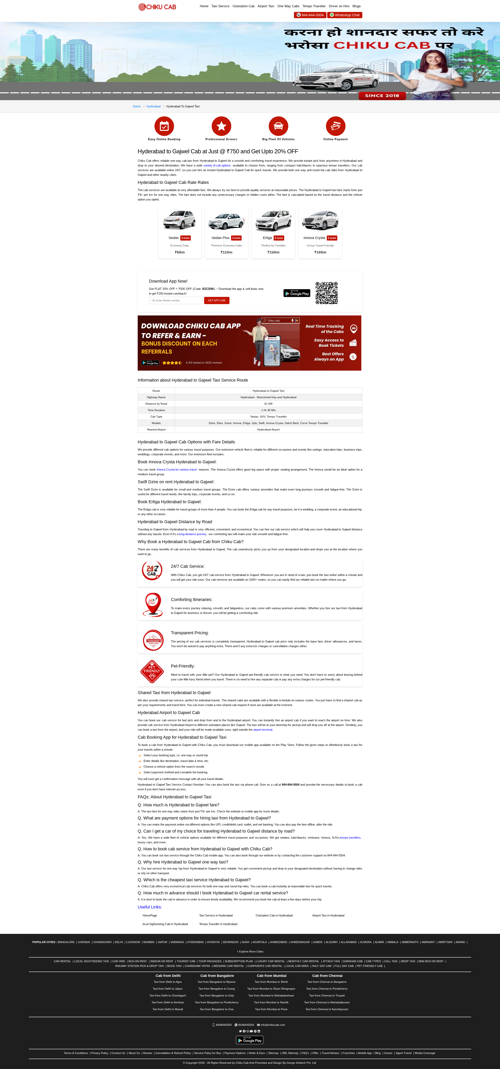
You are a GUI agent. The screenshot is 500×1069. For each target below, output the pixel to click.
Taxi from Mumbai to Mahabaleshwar (271, 995)
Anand (460, 942)
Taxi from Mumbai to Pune (271, 1009)
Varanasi (177, 942)
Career (388, 1053)
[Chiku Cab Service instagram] (247, 1031)
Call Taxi (390, 961)
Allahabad (349, 942)
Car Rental (62, 961)
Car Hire (118, 961)
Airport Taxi (266, 6)
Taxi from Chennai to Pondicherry (326, 988)
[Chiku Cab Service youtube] (251, 1031)
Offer (315, 1053)
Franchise (349, 1053)
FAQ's (305, 1053)
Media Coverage (425, 1053)
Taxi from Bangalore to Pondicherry (216, 1002)
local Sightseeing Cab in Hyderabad (165, 924)
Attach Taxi (331, 961)
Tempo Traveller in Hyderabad (218, 924)
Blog (378, 1053)
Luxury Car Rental (270, 961)
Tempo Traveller (314, 6)
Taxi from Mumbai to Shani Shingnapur (271, 988)
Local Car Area (297, 965)
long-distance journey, (193, 534)
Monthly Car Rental (303, 961)
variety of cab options (217, 165)
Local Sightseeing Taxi (91, 961)
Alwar (379, 942)
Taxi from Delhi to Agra (168, 981)
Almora (365, 942)
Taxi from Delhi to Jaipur (168, 988)
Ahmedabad (278, 942)
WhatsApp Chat (347, 15)
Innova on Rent (161, 961)
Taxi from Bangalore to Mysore (217, 981)
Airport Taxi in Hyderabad (328, 915)
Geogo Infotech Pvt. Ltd (301, 1062)
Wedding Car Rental (228, 965)
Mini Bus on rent (431, 961)
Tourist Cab (186, 961)
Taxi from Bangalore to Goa (217, 1009)
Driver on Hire (339, 6)
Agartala (260, 942)
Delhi (119, 942)
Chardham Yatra (197, 965)
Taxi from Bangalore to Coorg (216, 988)
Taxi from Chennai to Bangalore (326, 981)
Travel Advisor (330, 1053)
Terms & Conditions (76, 1053)
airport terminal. (263, 729)
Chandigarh (102, 942)
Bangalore (66, 942)
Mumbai (148, 942)
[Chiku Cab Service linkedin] (259, 1031)
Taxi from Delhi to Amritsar (168, 1002)
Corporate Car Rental (264, 965)
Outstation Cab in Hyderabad (274, 915)
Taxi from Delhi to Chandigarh (167, 995)
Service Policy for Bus (207, 1053)
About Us (134, 1053)
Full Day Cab (344, 965)
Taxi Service (220, 6)
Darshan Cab (352, 961)
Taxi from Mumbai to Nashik (271, 1002)
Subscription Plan (239, 961)
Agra (245, 942)
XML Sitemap (290, 1053)
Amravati (428, 942)
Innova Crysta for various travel (177, 469)
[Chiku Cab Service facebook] (244, 1031)
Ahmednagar (300, 942)
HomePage (150, 915)
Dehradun (230, 942)
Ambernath (410, 942)
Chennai (84, 942)
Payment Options (235, 1053)
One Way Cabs (288, 6)
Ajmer (317, 942)
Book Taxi (174, 965)
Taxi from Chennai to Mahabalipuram (327, 1002)
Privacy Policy (99, 1053)
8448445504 (224, 1024)
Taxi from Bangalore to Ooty (216, 995)
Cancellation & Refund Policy (173, 1053)
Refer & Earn (257, 1053)
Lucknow (133, 942)
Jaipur (162, 942)
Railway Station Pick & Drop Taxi (139, 965)
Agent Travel (404, 1053)
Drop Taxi (408, 961)
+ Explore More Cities (250, 951)
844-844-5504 (313, 15)
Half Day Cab (321, 965)
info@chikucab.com (273, 1024)
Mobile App (365, 1053)
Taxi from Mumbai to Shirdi (271, 981)
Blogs (357, 6)
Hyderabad (153, 106)
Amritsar (445, 942)
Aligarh (332, 942)
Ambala (392, 942)
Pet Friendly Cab (369, 965)
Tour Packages (209, 961)
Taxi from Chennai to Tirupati (327, 995)
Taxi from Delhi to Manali (168, 1009)
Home (204, 6)
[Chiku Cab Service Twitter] (240, 1031)
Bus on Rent (138, 961)
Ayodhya (213, 942)
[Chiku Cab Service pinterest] (255, 1031)
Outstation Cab (243, 6)
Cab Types (373, 961)
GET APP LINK (217, 300)
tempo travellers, (350, 837)
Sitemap (273, 1053)
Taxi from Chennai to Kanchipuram (326, 1009)
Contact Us (118, 1053)
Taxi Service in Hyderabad (216, 915)
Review (147, 1053)
